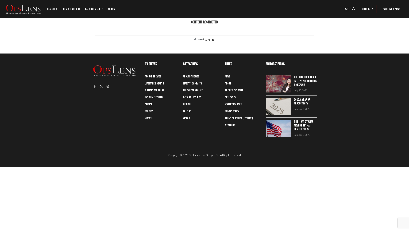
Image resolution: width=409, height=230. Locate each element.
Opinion (148, 104)
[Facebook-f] (95, 86)
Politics (149, 111)
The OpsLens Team (234, 90)
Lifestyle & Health (71, 9)
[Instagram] (108, 86)
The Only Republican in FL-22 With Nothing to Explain (305, 81)
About (228, 83)
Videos (111, 9)
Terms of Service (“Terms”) (239, 118)
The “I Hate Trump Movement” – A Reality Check (303, 125)
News (227, 76)
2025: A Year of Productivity (302, 101)
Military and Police (154, 90)
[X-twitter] (101, 86)
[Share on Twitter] (206, 39)
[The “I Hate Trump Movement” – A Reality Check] (278, 128)
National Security (94, 9)
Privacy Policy (232, 111)
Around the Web (153, 76)
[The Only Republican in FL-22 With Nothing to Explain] (278, 83)
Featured (52, 9)
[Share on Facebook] (203, 39)
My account (230, 125)
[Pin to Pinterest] (209, 39)
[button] (346, 9)
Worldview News (233, 104)
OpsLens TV (230, 97)
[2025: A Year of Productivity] (278, 106)
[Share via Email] (213, 39)
